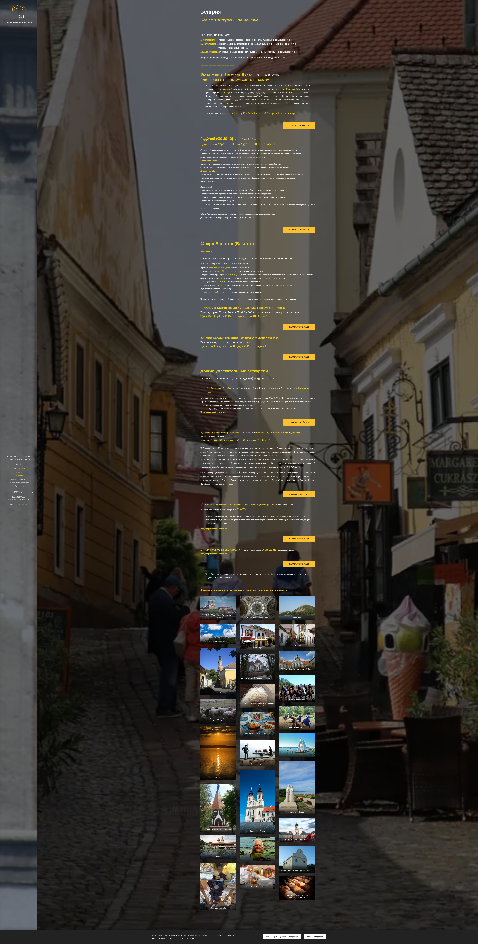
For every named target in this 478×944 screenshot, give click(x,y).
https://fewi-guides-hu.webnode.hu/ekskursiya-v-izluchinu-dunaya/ (262, 113)
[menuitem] (19, 458)
